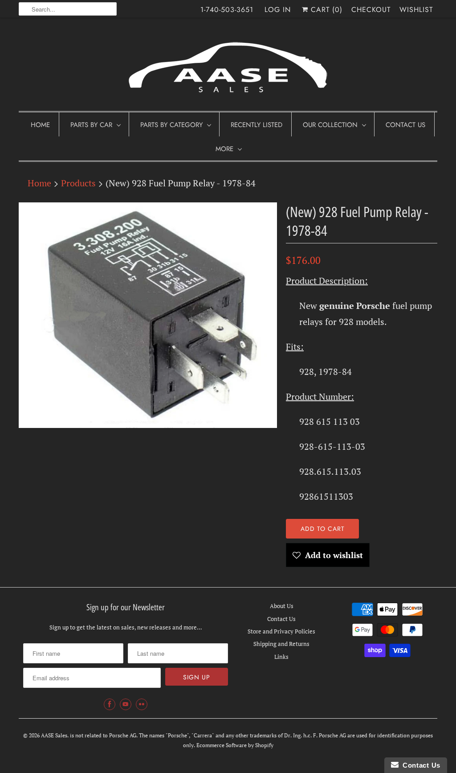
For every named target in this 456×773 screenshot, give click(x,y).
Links (281, 657)
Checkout (371, 9)
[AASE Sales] (228, 66)
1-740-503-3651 (226, 9)
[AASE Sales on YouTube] (125, 704)
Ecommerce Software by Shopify (234, 745)
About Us (281, 606)
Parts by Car (91, 125)
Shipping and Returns (281, 644)
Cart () (325, 9)
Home (40, 125)
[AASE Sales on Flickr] (141, 704)
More (224, 149)
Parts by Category (171, 125)
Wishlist (416, 9)
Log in (278, 9)
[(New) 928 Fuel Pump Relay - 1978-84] (148, 315)
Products (78, 183)
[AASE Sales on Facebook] (109, 704)
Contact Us (405, 125)
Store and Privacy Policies (281, 631)
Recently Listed (256, 125)
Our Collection (330, 125)
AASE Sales (54, 735)
